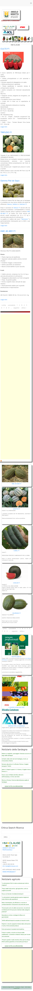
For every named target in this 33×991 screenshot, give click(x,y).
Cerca (5, 837)
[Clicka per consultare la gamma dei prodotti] (8, 27)
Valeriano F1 (23, 204)
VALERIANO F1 (16, 613)
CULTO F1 (4, 49)
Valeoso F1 (16, 207)
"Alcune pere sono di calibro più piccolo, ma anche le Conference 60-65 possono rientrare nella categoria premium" (16, 909)
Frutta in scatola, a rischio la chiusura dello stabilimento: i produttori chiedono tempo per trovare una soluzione (16, 934)
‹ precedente (11, 305)
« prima (3, 305)
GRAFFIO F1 (16, 509)
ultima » (23, 308)
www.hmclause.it (8, 872)
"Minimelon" (24, 219)
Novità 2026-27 (16, 656)
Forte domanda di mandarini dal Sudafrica (13, 929)
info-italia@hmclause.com (10, 866)
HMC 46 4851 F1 (8, 231)
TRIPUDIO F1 (6, 132)
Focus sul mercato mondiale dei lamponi (12, 894)
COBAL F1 (16, 550)
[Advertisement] (16, 386)
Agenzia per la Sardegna (16, 726)
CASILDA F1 (16, 583)
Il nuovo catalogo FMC (16, 707)
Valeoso (9, 204)
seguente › (16, 308)
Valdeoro (15, 204)
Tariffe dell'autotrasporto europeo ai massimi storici (15, 920)
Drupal (22, 987)
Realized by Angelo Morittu (8, 987)
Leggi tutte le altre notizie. (14, 786)
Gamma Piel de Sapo (9, 181)
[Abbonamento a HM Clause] (1, 461)
